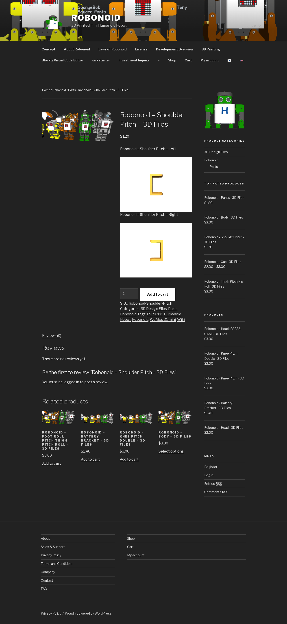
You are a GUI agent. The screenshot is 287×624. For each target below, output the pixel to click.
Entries (213, 483)
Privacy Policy (51, 555)
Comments (216, 492)
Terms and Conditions (57, 564)
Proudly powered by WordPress (88, 613)
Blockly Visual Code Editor (62, 60)
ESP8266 (155, 314)
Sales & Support (53, 547)
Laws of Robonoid (112, 49)
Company (48, 572)
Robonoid (96, 18)
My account (209, 60)
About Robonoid (77, 49)
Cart (188, 60)
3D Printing (211, 49)
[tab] (51, 335)
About (45, 538)
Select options (171, 451)
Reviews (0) (51, 336)
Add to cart (157, 294)
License (141, 49)
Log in (208, 475)
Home (46, 90)
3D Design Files (154, 309)
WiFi (181, 319)
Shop (172, 60)
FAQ (44, 589)
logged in (71, 382)
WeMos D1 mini (163, 319)
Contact (47, 580)
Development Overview (174, 49)
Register (210, 467)
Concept (48, 49)
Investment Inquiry (134, 60)
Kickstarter (101, 60)
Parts (72, 90)
